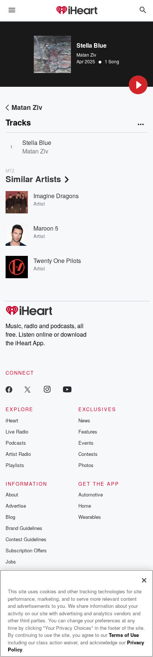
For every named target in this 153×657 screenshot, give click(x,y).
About (12, 494)
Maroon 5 (45, 228)
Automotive (90, 494)
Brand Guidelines (24, 527)
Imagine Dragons (56, 195)
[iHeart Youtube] (67, 389)
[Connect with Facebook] (9, 389)
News (84, 420)
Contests (88, 453)
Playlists (15, 465)
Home (84, 505)
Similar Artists (33, 179)
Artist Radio (18, 453)
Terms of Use (124, 634)
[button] (138, 85)
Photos (86, 465)
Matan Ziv (86, 54)
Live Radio (17, 431)
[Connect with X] (27, 389)
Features (87, 431)
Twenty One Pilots (57, 260)
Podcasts (16, 442)
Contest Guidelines (26, 539)
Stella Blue (36, 142)
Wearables (89, 516)
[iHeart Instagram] (47, 389)
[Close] (144, 580)
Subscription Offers (26, 550)
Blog (10, 516)
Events (86, 442)
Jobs (11, 561)
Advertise (16, 505)
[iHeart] (76, 10)
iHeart (12, 420)
